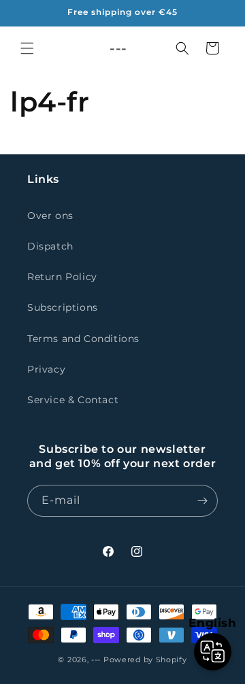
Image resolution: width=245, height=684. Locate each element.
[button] (27, 48)
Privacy (46, 369)
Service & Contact (72, 400)
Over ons (50, 215)
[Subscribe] (202, 501)
